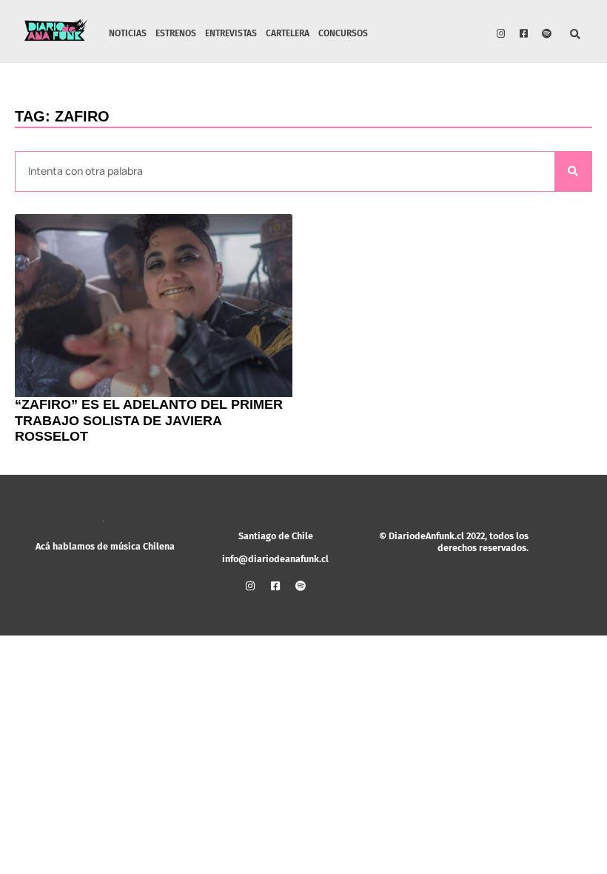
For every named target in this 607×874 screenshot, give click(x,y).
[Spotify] (547, 33)
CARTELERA (287, 33)
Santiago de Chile (275, 535)
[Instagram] (501, 33)
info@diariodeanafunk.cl (275, 558)
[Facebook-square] (524, 33)
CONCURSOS (343, 33)
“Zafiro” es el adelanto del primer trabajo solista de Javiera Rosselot (149, 420)
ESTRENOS (175, 33)
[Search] (572, 171)
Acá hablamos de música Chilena (105, 546)
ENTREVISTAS (231, 33)
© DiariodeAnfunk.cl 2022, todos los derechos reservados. (454, 541)
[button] (575, 35)
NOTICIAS (128, 33)
